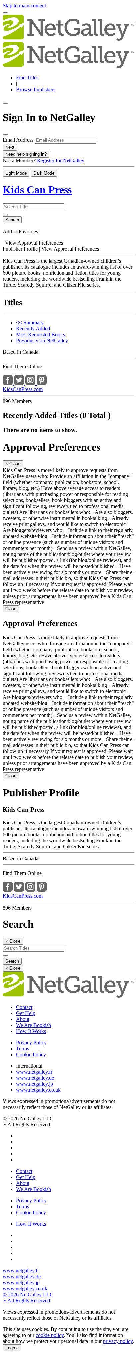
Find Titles (27, 77)
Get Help (25, 1013)
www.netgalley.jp (34, 1084)
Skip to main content (24, 5)
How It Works (31, 1031)
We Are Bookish (33, 1025)
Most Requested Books (40, 334)
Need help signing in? (26, 154)
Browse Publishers (35, 89)
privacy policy (118, 1341)
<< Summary (30, 322)
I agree (12, 1347)
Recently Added (33, 328)
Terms (22, 1048)
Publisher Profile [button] (21, 249)
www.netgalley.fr (34, 1072)
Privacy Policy (31, 1042)
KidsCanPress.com (23, 389)
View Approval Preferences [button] (34, 243)
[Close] (5, 135)
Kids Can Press (37, 190)
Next (9, 147)
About (22, 1019)
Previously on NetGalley (42, 340)
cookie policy (50, 1335)
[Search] (5, 215)
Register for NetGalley (60, 160)
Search (12, 219)
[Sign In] (5, 13)
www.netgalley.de (35, 1078)
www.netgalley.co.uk (38, 1090)
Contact (24, 1007)
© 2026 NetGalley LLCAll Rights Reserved (28, 1297)
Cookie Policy (31, 1054)
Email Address (18, 140)
